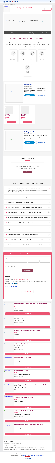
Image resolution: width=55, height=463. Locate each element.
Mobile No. (7, 264)
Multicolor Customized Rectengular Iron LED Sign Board (27, 330)
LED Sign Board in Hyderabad (10, 447)
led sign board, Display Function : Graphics (24, 410)
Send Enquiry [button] (28, 313)
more (39, 46)
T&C (31, 272)
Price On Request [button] (7, 118)
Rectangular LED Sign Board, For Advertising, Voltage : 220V (28, 424)
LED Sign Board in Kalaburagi (22, 447)
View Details (40, 95)
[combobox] (7, 266)
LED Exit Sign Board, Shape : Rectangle (23, 397)
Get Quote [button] (16, 306)
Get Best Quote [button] (12, 122)
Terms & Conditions (40, 455)
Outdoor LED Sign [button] (10, 33)
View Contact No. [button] (27, 291)
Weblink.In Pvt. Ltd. (25, 455)
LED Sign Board (21, 443)
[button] (46, 9)
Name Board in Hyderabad (9, 449)
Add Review (27, 172)
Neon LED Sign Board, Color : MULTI (22, 357)
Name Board (14, 443)
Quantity (29, 258)
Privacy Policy (35, 272)
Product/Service (8, 258)
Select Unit (41, 258)
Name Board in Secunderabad (39, 449)
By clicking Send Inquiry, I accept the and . (27, 272)
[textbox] (44, 261)
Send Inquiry (27, 270)
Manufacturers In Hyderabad (11, 286)
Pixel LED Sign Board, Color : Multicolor (23, 317)
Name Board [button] (22, 33)
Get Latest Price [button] (29, 95)
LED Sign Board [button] (45, 33)
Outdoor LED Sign (7, 443)
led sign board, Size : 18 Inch (21, 343)
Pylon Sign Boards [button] (33, 33)
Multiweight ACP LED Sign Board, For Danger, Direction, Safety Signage (31, 384)
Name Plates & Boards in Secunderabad (24, 449)
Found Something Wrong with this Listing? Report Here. (17, 294)
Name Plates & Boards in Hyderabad (36, 447)
